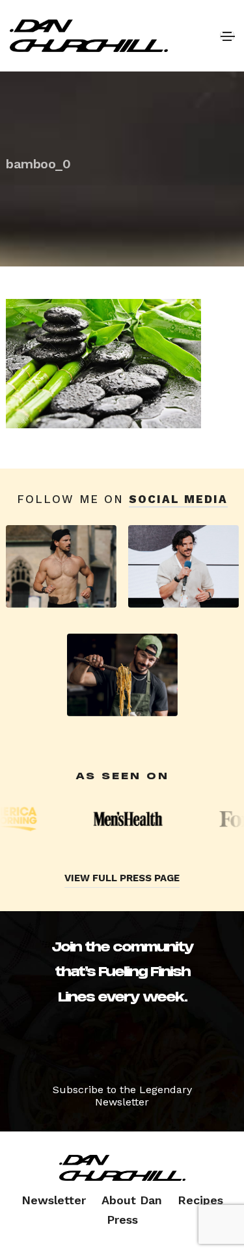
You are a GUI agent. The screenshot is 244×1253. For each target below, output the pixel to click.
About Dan (132, 1200)
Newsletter (53, 1200)
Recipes (200, 1200)
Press (122, 1219)
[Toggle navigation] (227, 35)
